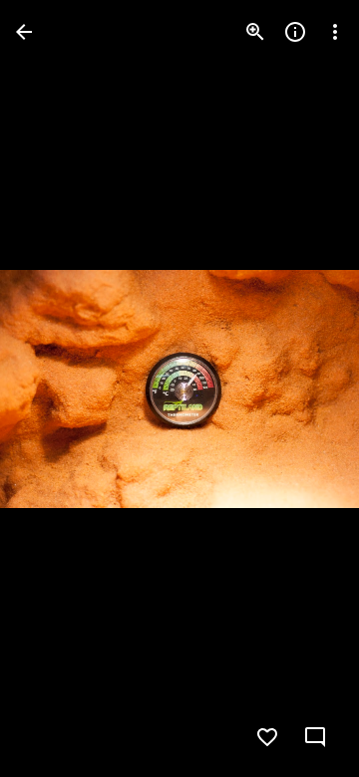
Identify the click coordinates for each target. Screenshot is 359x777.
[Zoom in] (255, 32)
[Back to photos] (24, 32)
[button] (56, 388)
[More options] (335, 32)
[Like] (267, 737)
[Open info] (295, 32)
